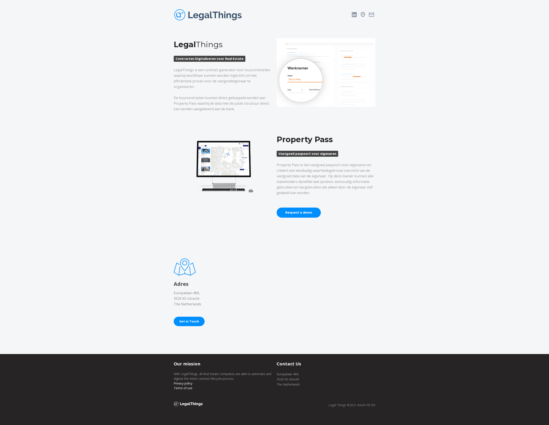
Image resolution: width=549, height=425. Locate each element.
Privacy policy (183, 383)
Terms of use (183, 388)
